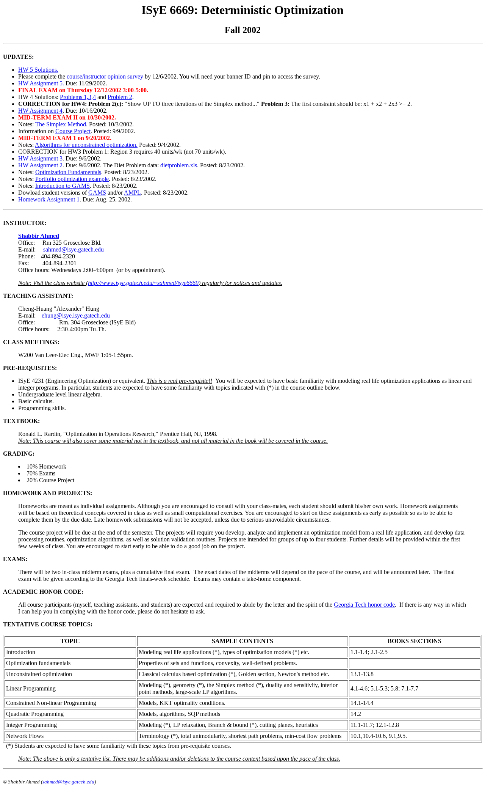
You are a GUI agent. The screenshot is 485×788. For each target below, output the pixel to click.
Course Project (73, 131)
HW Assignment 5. (41, 83)
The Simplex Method (60, 124)
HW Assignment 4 (40, 110)
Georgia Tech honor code (364, 604)
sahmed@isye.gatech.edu (73, 249)
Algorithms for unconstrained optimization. (86, 145)
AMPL (132, 192)
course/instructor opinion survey (105, 76)
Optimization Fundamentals (68, 172)
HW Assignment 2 (40, 165)
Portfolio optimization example (72, 179)
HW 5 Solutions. (38, 69)
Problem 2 (120, 97)
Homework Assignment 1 (49, 199)
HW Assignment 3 (40, 158)
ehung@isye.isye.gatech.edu (76, 315)
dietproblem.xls (178, 165)
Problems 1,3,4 (78, 97)
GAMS (97, 192)
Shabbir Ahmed (38, 236)
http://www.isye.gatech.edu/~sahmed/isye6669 (143, 283)
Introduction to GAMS (62, 185)
